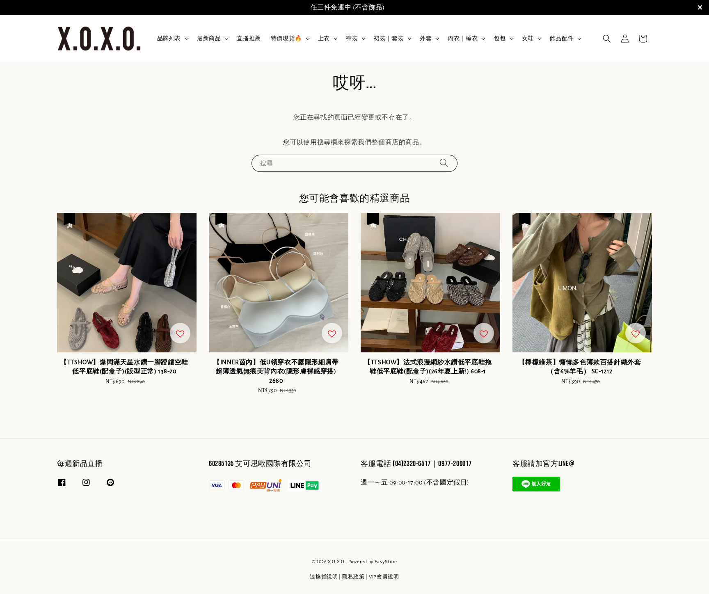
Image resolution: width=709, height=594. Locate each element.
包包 (499, 38)
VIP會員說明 (384, 577)
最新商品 (209, 38)
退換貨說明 (324, 577)
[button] (607, 39)
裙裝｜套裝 (389, 38)
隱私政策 (353, 577)
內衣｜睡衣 (463, 38)
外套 (426, 38)
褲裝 (352, 38)
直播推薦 (249, 38)
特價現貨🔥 (286, 38)
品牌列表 (169, 38)
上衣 (324, 38)
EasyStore (386, 561)
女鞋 (528, 38)
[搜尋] (444, 163)
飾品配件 (562, 38)
